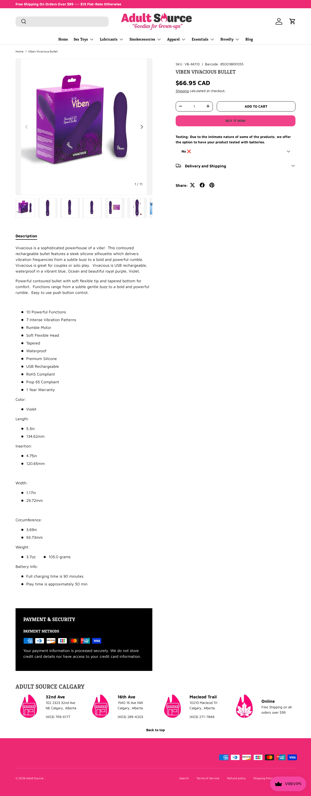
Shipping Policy (263, 778)
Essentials (200, 39)
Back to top (155, 730)
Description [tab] (26, 236)
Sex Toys (81, 39)
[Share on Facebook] (202, 185)
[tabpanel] (84, 421)
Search (184, 778)
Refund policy (236, 778)
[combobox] (62, 21)
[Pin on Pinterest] (212, 185)
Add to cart (256, 106)
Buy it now (235, 121)
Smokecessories (142, 39)
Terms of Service (208, 778)
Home (63, 39)
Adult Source (35, 778)
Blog (249, 39)
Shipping (182, 91)
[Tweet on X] (192, 185)
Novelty (226, 39)
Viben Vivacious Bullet (43, 51)
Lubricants (109, 39)
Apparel (173, 39)
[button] (292, 21)
